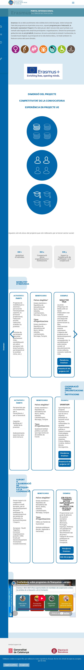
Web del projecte (66, 557)
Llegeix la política (11, 665)
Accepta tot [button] (24, 665)
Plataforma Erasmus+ (64, 361)
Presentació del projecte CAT (64, 370)
